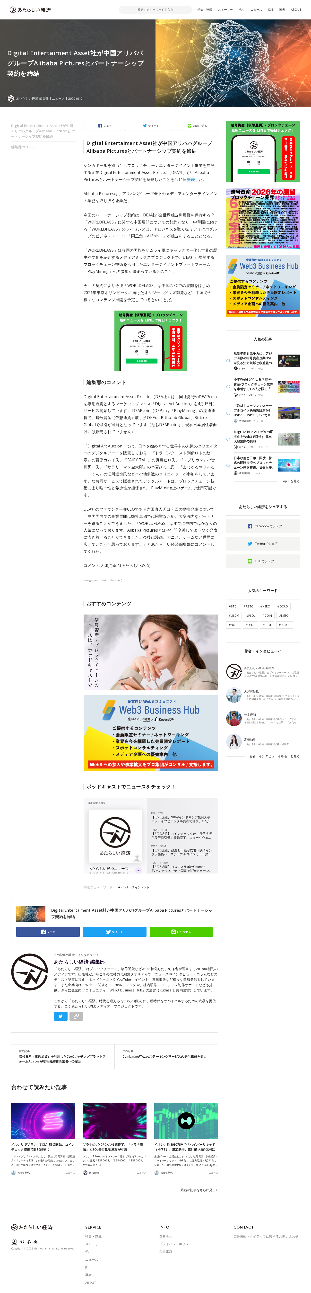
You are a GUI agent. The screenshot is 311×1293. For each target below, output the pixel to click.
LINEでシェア (264, 561)
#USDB (250, 625)
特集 (260, 368)
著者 (282, 10)
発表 (191, 179)
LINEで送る (200, 125)
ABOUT (296, 10)
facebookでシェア (268, 526)
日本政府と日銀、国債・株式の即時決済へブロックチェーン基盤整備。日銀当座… (254, 463)
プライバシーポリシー (175, 1244)
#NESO (284, 616)
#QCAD (282, 606)
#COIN (267, 616)
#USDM (234, 616)
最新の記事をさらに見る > (199, 1190)
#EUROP (284, 625)
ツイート (153, 125)
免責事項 (166, 1251)
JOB (270, 10)
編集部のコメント (25, 146)
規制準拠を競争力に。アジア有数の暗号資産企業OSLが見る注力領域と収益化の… (254, 358)
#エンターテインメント (133, 887)
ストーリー (225, 10)
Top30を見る (290, 481)
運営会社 (166, 1236)
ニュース (256, 10)
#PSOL (250, 616)
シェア (108, 125)
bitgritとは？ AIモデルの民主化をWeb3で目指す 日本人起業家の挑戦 (253, 436)
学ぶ (241, 10)
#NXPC (233, 625)
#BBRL (267, 625)
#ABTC (248, 606)
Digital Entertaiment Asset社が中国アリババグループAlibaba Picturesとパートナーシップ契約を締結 (43, 131)
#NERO (265, 606)
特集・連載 (205, 10)
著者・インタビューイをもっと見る (274, 756)
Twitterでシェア (266, 543)
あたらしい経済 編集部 (79, 961)
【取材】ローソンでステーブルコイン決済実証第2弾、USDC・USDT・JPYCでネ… (254, 410)
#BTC (232, 606)
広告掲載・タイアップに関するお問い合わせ (266, 1236)
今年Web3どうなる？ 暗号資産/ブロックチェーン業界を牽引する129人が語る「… (253, 384)
